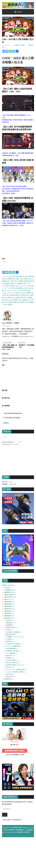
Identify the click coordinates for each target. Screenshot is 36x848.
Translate (16, 444)
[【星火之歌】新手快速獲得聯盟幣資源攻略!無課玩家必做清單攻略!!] (18, 134)
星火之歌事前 (20, 276)
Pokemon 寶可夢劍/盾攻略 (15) (16, 672)
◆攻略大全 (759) (10, 618)
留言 (4, 365)
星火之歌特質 (27, 293)
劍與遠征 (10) (10, 641)
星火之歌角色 (8, 297)
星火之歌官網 (8, 279)
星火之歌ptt (16, 279)
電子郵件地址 (6, 398)
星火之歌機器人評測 (20, 283)
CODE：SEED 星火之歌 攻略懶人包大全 (15, 288)
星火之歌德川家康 (10, 302)
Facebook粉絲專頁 (10, 571)
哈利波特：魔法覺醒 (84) (14, 632)
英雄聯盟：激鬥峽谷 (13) (14, 651)
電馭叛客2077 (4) (12, 623)
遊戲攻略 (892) (9, 679)
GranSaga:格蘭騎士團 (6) (14, 646)
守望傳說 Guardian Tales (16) (15, 637)
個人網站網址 (6, 405)
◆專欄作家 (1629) (10, 592)
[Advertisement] (18, 242)
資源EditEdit (18, 293)
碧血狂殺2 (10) (11, 655)
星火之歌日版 (24, 279)
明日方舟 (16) (10, 620)
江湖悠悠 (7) (10, 639)
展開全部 (4, 585)
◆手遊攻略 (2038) (10, 597)
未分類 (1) (8, 587)
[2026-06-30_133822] (18, 790)
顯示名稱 (4, 390)
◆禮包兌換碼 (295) (10, 594)
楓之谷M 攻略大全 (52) (13, 662)
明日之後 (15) (10, 667)
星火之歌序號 (21, 302)
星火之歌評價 (8, 304)
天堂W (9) (9, 630)
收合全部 (11, 585)
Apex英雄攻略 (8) (12, 653)
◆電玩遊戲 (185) (10, 604)
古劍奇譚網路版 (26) (12, 648)
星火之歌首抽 (28, 297)
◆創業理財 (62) (9, 606)
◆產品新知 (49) (9, 611)
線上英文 (4, 729)
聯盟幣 (21, 281)
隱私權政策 (20, 832)
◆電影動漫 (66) (9, 616)
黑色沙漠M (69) (11, 676)
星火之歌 (12, 276)
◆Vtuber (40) (9, 599)
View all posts (6, 326)
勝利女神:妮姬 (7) (12, 634)
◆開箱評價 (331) (10, 601)
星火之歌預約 (23, 300)
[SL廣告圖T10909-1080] (18, 566)
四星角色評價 (28, 281)
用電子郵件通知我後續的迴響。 (13, 413)
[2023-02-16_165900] (18, 524)
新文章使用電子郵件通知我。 (13, 418)
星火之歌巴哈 (22, 295)
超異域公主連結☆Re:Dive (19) (15, 665)
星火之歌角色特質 (18, 297)
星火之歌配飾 (14, 300)
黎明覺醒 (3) (10, 625)
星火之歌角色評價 (12, 295)
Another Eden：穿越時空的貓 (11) (17, 669)
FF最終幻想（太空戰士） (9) (15, 644)
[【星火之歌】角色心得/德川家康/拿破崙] (18, 167)
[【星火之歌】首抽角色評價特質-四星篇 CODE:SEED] (18, 204)
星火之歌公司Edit (13, 281)
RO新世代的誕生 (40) (13, 660)
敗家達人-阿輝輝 (20, 45)
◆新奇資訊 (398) (10, 609)
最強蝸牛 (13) (10, 658)
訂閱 (4, 814)
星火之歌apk (6, 300)
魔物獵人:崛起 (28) (12, 627)
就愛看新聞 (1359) (10, 590)
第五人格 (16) (10, 674)
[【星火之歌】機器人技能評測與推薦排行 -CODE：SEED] (18, 96)
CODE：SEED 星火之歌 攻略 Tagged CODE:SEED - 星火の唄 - (17, 286)
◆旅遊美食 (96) (9, 613)
